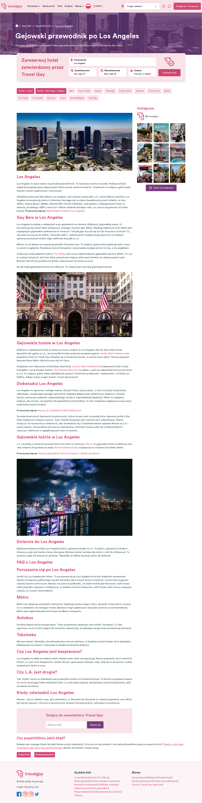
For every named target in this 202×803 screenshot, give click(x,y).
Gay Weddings (77, 98)
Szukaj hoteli (169, 72)
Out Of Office (100, 777)
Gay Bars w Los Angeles (40, 217)
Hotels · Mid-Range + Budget (51, 91)
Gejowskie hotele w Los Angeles (48, 343)
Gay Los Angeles (64, 26)
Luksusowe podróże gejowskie (91, 788)
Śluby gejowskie (83, 781)
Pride (59, 6)
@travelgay (151, 116)
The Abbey (59, 254)
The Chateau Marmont (66, 370)
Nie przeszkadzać (83, 792)
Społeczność (49, 6)
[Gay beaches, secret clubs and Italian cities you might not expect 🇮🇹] (161, 132)
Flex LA (89, 444)
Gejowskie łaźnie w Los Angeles (48, 437)
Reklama (151, 777)
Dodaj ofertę (160, 781)
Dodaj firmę (164, 777)
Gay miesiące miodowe (106, 781)
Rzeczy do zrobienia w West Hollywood (59, 410)
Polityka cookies (108, 785)
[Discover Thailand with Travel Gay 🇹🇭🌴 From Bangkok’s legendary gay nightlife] (144, 152)
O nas (77, 777)
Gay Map (93, 98)
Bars (71, 91)
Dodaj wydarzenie (142, 781)
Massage (110, 91)
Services (51, 98)
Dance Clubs (84, 91)
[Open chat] (169, 6)
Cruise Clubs (125, 91)
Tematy (78, 795)
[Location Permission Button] (122, 6)
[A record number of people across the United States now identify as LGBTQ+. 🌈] (144, 173)
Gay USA (26, 26)
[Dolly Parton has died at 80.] (177, 132)
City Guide (38, 98)
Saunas (98, 91)
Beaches (140, 91)
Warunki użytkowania (86, 785)
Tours (63, 98)
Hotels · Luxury (25, 91)
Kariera (173, 781)
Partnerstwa (138, 777)
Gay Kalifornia (43, 26)
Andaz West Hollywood (113, 353)
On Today (23, 98)
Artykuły (69, 6)
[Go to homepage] (11, 6)
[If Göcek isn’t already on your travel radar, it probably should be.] (144, 132)
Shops (167, 91)
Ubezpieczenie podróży (108, 792)
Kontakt (86, 777)
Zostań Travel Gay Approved (147, 785)
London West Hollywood (85, 366)
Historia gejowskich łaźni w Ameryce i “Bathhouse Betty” (69, 453)
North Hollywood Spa (66, 447)
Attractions (154, 91)
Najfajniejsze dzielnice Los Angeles (65, 211)
